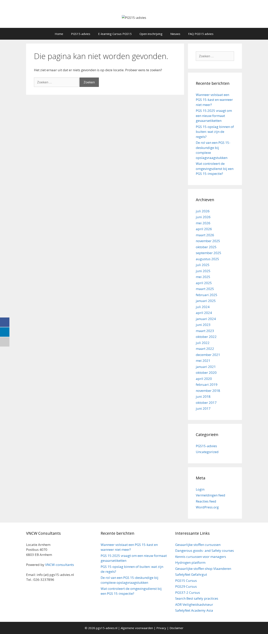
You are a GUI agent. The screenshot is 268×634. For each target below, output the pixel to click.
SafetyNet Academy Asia (194, 610)
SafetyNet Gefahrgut (191, 574)
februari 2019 (206, 384)
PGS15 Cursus (186, 580)
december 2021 (208, 354)
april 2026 (204, 229)
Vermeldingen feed (210, 495)
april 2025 (204, 283)
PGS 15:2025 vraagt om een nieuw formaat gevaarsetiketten (214, 115)
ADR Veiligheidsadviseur (194, 604)
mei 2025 (203, 277)
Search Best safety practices (196, 598)
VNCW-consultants (59, 564)
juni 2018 (203, 396)
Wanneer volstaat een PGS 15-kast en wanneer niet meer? (214, 99)
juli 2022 (203, 342)
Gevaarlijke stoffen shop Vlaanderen (203, 568)
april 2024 (204, 312)
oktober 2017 (206, 402)
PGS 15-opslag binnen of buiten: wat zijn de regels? (215, 131)
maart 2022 (205, 348)
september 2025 (208, 253)
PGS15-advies (80, 34)
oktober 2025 (206, 247)
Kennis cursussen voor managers (200, 556)
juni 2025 (203, 271)
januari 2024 (206, 319)
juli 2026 (203, 211)
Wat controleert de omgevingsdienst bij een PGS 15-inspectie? (214, 168)
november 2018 (208, 390)
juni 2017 (203, 408)
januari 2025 (206, 300)
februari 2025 (206, 295)
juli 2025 (203, 265)
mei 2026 (203, 223)
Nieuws (175, 34)
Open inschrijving (150, 34)
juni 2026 (203, 217)
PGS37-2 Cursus (187, 592)
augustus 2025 (207, 259)
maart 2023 (205, 330)
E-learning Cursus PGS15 (115, 34)
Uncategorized (207, 452)
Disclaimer (176, 628)
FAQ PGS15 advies (200, 34)
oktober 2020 (206, 372)
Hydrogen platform (190, 562)
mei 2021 (203, 360)
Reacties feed (206, 501)
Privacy (161, 628)
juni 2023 (203, 324)
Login (200, 489)
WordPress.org (207, 507)
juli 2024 (203, 307)
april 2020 (204, 378)
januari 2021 (206, 366)
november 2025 (208, 241)
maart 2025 (205, 288)
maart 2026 (205, 235)
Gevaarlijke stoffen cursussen (198, 544)
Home (59, 34)
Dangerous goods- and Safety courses (204, 550)
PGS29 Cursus (186, 586)
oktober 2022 (206, 336)
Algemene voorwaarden (137, 628)
